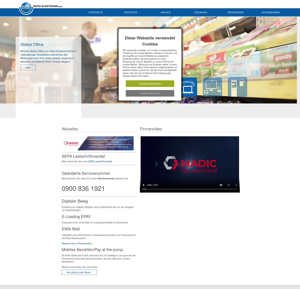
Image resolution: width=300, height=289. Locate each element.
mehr (28, 60)
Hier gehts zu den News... (79, 272)
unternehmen (270, 12)
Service (166, 12)
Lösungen (200, 12)
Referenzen (236, 12)
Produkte (130, 12)
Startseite (96, 12)
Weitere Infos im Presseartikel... (77, 243)
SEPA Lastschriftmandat (100, 161)
